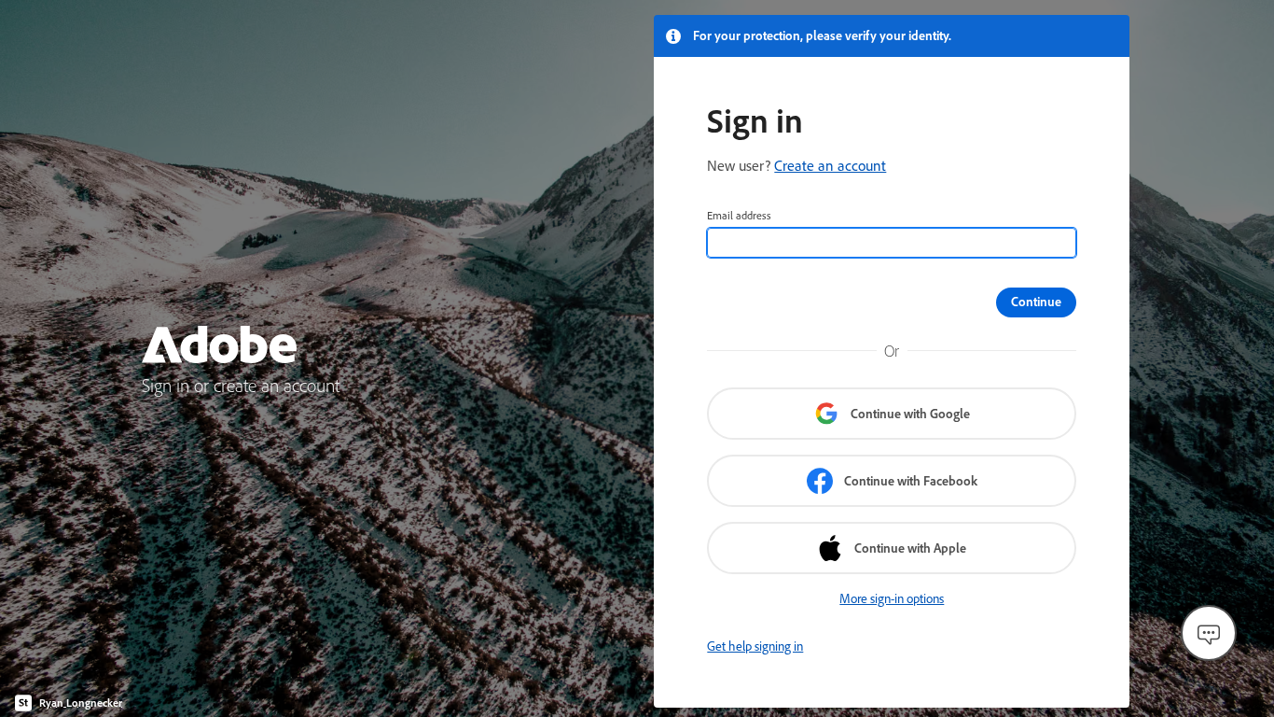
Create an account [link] (830, 165)
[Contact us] (1209, 633)
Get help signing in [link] (755, 646)
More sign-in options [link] (891, 598)
